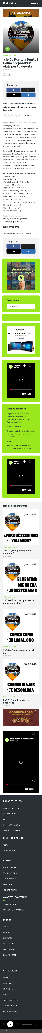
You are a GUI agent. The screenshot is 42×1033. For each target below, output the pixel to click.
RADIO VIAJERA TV (10, 949)
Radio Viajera (11, 3)
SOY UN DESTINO (10, 873)
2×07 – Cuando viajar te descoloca (16, 701)
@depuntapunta (11, 227)
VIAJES (5, 977)
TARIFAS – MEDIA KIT (11, 831)
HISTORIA (7, 983)
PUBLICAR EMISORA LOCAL (13, 910)
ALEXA (5, 845)
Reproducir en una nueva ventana (22, 123)
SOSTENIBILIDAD (10, 1006)
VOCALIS (6, 927)
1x (36, 1024)
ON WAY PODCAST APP (12, 808)
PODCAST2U (8, 932)
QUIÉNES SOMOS (9, 814)
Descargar (7, 126)
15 (3, 1024)
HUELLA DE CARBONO (11, 825)
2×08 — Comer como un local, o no (19, 651)
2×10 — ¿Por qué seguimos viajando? (17, 552)
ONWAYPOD (8, 938)
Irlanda (9, 441)
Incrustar (16, 126)
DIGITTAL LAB (8, 944)
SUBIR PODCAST (9, 904)
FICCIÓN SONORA (10, 1011)
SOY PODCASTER (9, 867)
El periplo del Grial (14, 426)
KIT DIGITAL (8, 884)
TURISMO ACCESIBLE (11, 1000)
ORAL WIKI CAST (9, 955)
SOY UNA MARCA (9, 879)
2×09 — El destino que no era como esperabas (18, 601)
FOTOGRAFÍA (8, 989)
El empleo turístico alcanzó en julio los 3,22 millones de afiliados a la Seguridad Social (20, 434)
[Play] (10, 1024)
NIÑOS (5, 994)
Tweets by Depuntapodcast (13, 221)
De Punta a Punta (11, 56)
